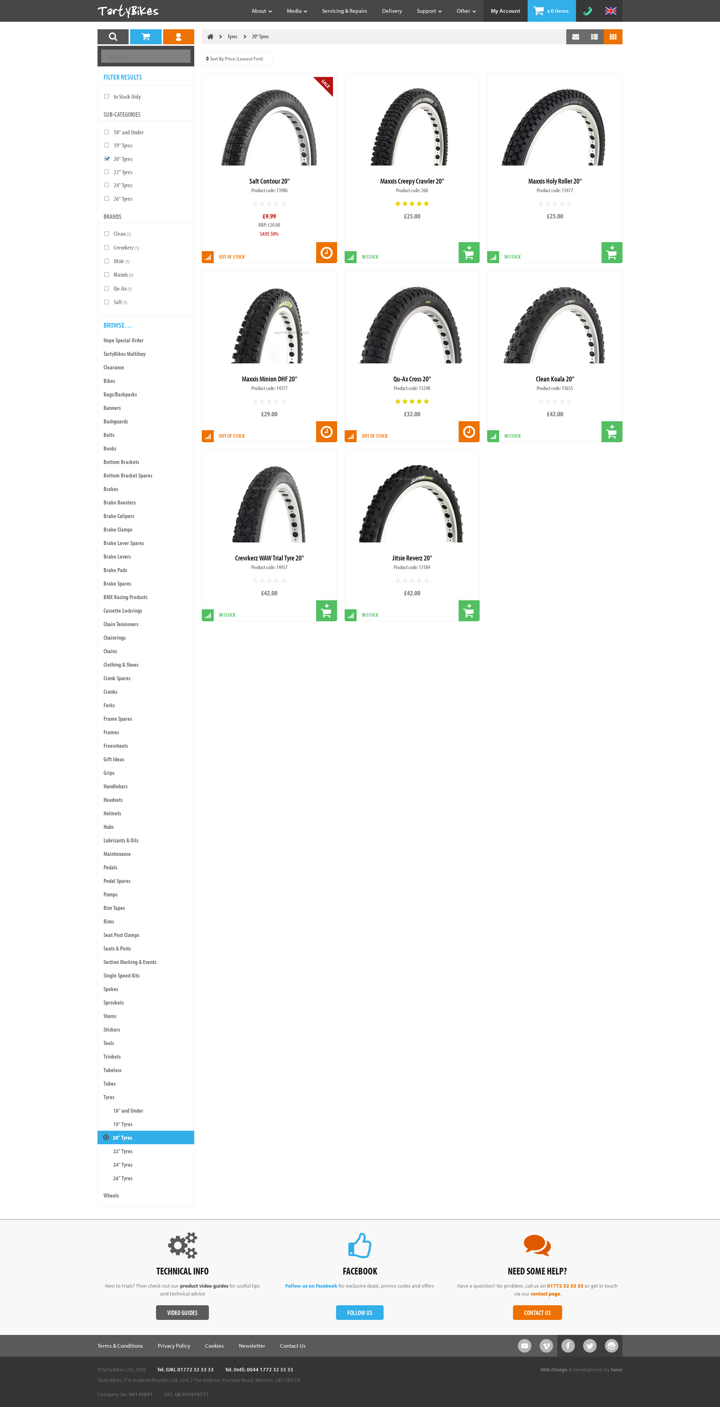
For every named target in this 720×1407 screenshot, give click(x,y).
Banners (112, 407)
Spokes (111, 989)
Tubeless (113, 1070)
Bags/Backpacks (120, 394)
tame (616, 1369)
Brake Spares (117, 583)
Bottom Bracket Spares (128, 475)
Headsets (113, 799)
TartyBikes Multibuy (125, 353)
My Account (505, 10)
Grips (109, 772)
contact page (545, 1293)
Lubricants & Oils (121, 840)
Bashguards (116, 421)
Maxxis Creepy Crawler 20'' (412, 180)
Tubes (110, 1083)
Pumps (110, 894)
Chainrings (115, 637)
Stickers (112, 1029)
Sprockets (114, 1002)
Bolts (109, 434)
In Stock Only (127, 96)
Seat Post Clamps (121, 935)
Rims (109, 921)
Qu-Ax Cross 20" (412, 378)
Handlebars (116, 786)
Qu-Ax (123, 288)
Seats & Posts (117, 948)
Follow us (359, 1312)
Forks (109, 705)
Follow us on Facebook (311, 1285)
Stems (110, 1016)
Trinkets (112, 1056)
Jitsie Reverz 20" (412, 557)
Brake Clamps (118, 529)
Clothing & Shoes (121, 664)
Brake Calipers (119, 516)
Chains (110, 651)
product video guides (204, 1285)
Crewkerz (126, 247)
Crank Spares (117, 678)
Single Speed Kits (122, 975)
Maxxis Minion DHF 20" (269, 378)
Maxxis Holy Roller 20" (555, 180)
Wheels (111, 1195)
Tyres (109, 1097)
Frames (111, 732)
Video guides (182, 1312)
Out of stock (232, 256)
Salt (120, 302)
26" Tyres (123, 198)
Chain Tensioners (121, 624)
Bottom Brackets (121, 461)
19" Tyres (123, 145)
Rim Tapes (114, 907)
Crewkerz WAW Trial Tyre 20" (269, 557)
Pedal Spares (117, 880)
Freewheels (116, 745)
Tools (109, 1043)
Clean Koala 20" (555, 378)
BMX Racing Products (125, 597)
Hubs (109, 826)
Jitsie (121, 261)
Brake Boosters (120, 502)
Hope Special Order (124, 340)
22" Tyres (123, 172)
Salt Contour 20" (269, 180)
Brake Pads (115, 570)
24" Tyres (123, 185)
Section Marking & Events (130, 962)
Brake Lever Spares (124, 543)
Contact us (537, 1312)
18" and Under (129, 132)
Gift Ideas (114, 759)
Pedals (110, 867)
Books (110, 448)
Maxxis (123, 274)
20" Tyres (123, 159)
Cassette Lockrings (123, 610)
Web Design (553, 1369)
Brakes (111, 489)
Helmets (112, 813)
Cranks (110, 691)
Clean (122, 233)
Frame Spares (118, 718)
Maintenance (117, 853)
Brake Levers (117, 556)
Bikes (109, 380)
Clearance (114, 367)
